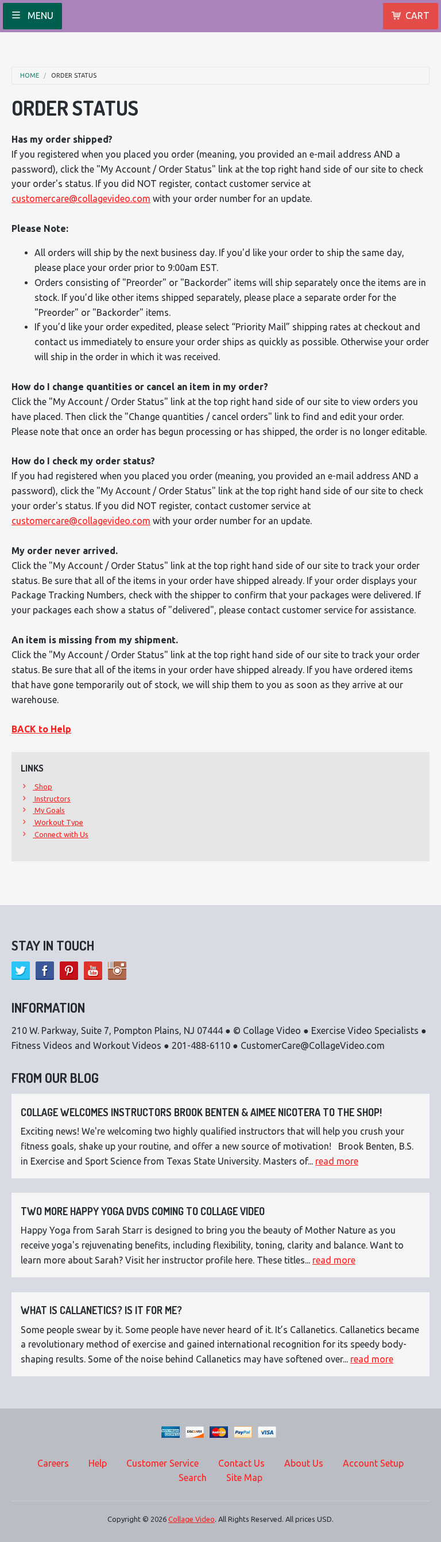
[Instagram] (117, 970)
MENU (39, 15)
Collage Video (191, 1519)
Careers (53, 1463)
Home (29, 75)
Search (193, 1477)
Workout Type (58, 822)
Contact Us (241, 1463)
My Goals (49, 810)
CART (417, 15)
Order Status (73, 75)
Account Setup (373, 1463)
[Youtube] (93, 970)
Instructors (52, 799)
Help (97, 1463)
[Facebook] (45, 970)
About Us (303, 1463)
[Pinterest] (69, 970)
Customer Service (162, 1463)
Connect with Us (60, 834)
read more (336, 1161)
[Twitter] (20, 970)
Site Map (244, 1477)
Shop (42, 787)
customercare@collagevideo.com (80, 198)
